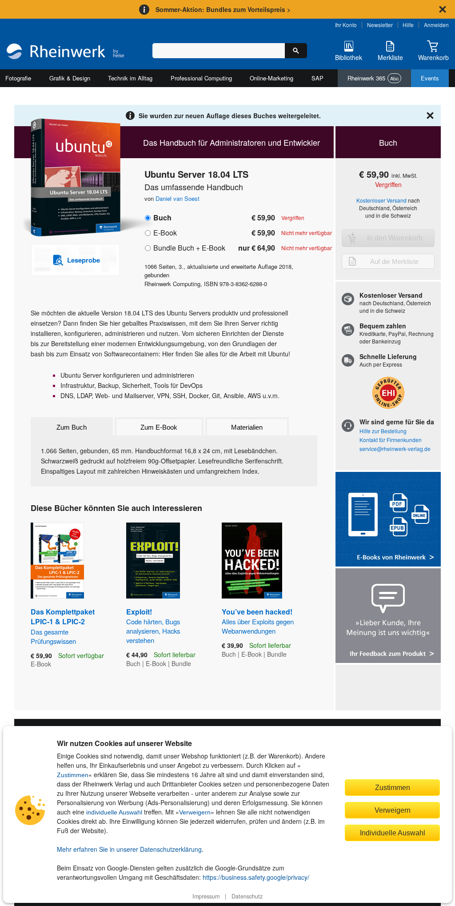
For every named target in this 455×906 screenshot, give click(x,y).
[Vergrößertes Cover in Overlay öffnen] (71, 178)
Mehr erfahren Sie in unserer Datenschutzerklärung (129, 849)
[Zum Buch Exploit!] (153, 561)
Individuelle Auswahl (392, 833)
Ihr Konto (346, 24)
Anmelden (436, 24)
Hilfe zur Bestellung (383, 431)
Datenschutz (247, 896)
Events (430, 78)
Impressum (206, 896)
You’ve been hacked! (258, 621)
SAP (317, 78)
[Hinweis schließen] (442, 9)
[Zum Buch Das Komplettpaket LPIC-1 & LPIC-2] (57, 561)
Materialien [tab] (247, 427)
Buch (162, 217)
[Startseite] (65, 52)
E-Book (165, 232)
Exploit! (153, 626)
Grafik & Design (69, 78)
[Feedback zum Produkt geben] (388, 616)
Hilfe (408, 24)
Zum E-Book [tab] (158, 427)
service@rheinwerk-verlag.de (395, 448)
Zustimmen (72, 774)
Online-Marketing (271, 78)
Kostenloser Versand (381, 200)
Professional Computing (201, 78)
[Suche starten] (296, 50)
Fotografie (18, 78)
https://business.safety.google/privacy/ (256, 877)
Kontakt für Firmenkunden (390, 439)
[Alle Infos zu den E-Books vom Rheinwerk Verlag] (388, 520)
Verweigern (195, 812)
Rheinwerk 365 (373, 78)
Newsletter (380, 24)
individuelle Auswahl (114, 812)
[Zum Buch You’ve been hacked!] (252, 561)
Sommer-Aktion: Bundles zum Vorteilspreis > (223, 9)
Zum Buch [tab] (71, 427)
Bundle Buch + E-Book (189, 248)
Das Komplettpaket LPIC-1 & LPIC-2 (63, 626)
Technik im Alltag (130, 78)
